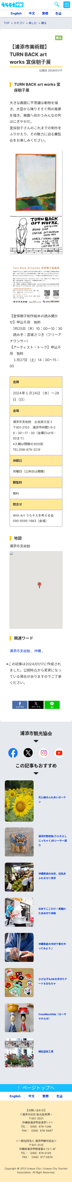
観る (44, 23)
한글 (58, 13)
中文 (32, 13)
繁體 (45, 13)
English (16, 13)
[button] (39, 585)
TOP (6, 23)
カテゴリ (19, 23)
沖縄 (37, 651)
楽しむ (33, 23)
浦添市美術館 (20, 651)
